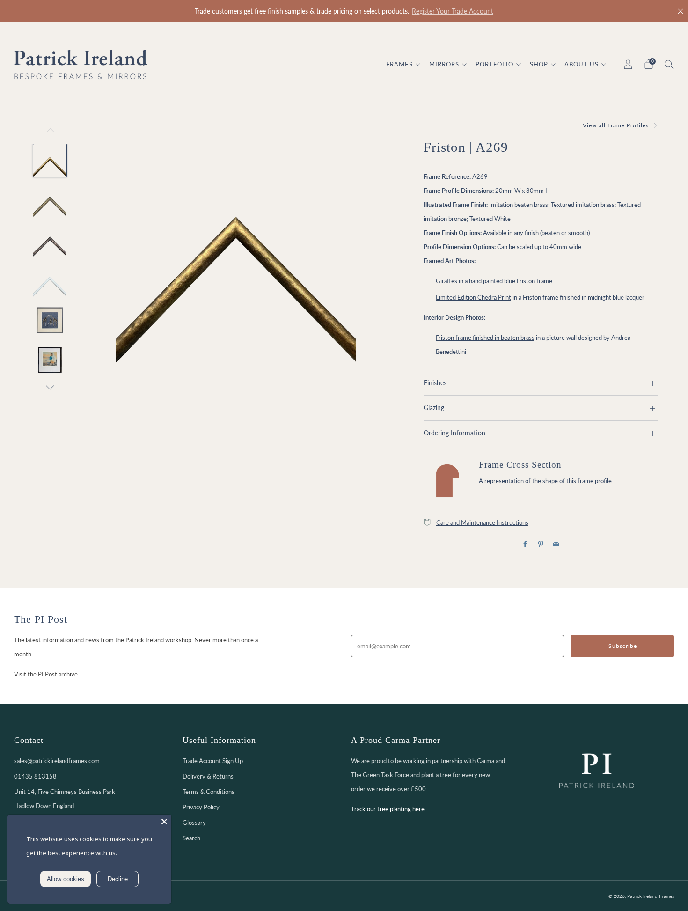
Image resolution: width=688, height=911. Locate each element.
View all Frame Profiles (616, 125)
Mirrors (444, 64)
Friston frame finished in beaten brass (485, 337)
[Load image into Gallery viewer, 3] (49, 240)
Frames (399, 64)
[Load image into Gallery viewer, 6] (49, 360)
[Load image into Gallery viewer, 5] (49, 320)
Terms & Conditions (208, 791)
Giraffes (446, 281)
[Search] (669, 64)
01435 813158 (35, 776)
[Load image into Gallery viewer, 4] (49, 280)
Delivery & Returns (208, 776)
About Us (581, 64)
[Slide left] (50, 132)
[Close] (680, 11)
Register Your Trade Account (452, 11)
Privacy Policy (201, 807)
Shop (539, 64)
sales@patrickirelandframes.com (57, 760)
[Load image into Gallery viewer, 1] (49, 160)
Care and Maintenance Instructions (482, 522)
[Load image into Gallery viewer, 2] (49, 200)
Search (191, 838)
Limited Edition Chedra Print (473, 297)
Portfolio (494, 64)
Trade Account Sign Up (213, 760)
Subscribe (622, 645)
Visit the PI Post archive (46, 674)
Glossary (194, 822)
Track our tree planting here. (388, 809)
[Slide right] (50, 387)
